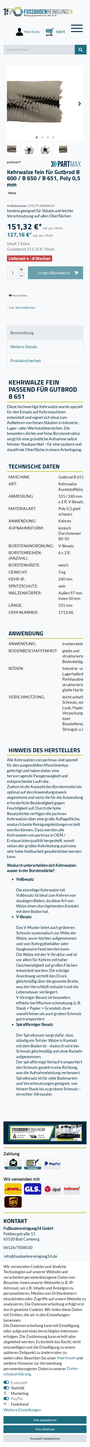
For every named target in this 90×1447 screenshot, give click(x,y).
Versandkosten (25, 307)
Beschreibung (22, 332)
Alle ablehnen (45, 1429)
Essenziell (19, 1382)
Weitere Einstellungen (22, 1409)
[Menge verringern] (21, 276)
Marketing (20, 1393)
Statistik (18, 1387)
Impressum (66, 1358)
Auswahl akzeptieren (45, 1438)
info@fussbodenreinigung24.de (30, 1256)
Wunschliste (19, 295)
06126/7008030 (18, 1247)
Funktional (20, 1404)
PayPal (17, 1398)
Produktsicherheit (25, 360)
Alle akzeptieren (45, 1420)
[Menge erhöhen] (21, 269)
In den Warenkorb (54, 272)
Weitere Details (23, 346)
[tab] (45, 333)
